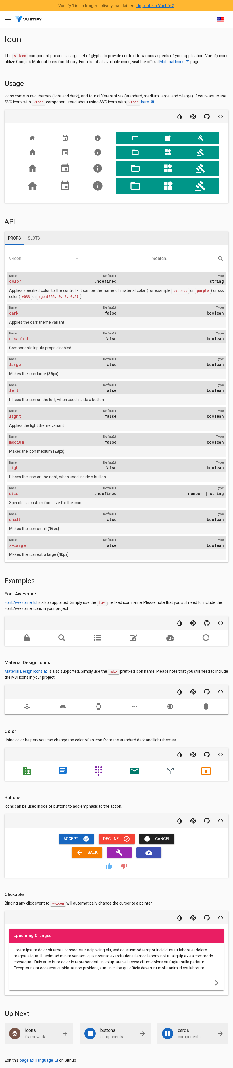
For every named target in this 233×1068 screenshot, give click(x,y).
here (145, 102)
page (24, 1060)
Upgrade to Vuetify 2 (155, 5)
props (14, 238)
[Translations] (220, 19)
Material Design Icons (24, 671)
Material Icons (171, 61)
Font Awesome (18, 602)
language (44, 1060)
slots (34, 238)
